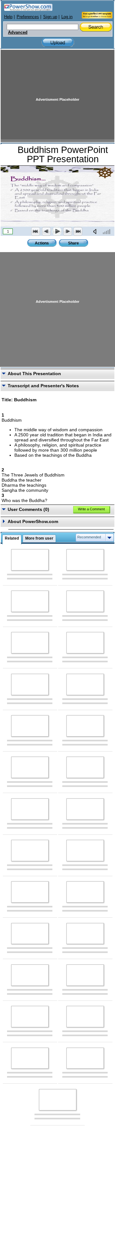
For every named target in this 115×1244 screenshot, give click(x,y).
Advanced (17, 32)
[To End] (78, 231)
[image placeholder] (30, 560)
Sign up (50, 16)
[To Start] (36, 231)
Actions (42, 243)
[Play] (57, 231)
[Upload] (58, 42)
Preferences (28, 16)
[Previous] (46, 231)
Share (73, 243)
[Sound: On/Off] (96, 231)
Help (8, 16)
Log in (67, 16)
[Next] (67, 231)
